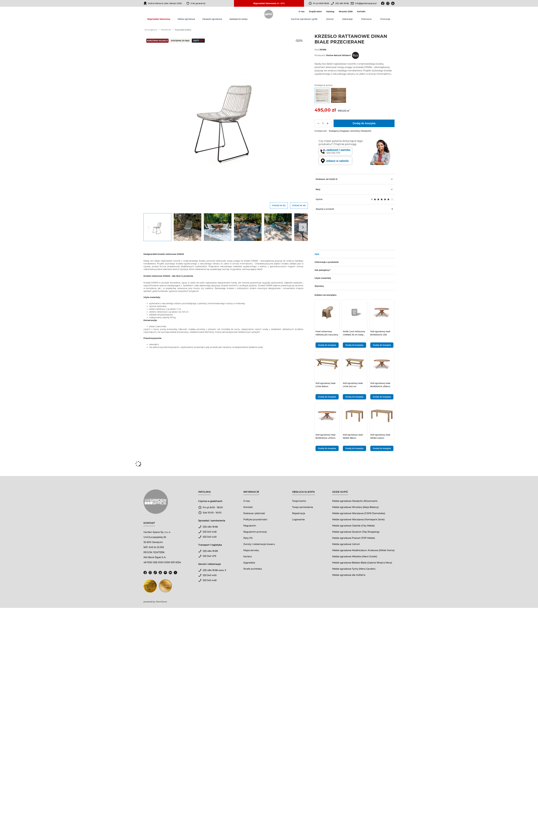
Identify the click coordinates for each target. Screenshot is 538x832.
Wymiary (319, 286)
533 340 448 (209, 532)
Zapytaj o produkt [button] (325, 209)
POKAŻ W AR (299, 205)
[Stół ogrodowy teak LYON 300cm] (327, 363)
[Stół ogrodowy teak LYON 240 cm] (354, 363)
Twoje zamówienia (302, 507)
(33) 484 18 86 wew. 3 (214, 570)
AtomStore (161, 601)
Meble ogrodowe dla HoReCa (348, 575)
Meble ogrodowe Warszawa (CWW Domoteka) (358, 513)
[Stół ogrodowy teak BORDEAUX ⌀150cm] (381, 363)
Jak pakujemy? (322, 270)
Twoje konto (299, 501)
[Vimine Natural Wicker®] (355, 55)
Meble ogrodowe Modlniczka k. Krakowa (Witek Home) (363, 550)
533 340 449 (209, 537)
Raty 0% (248, 538)
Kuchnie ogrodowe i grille (304, 19)
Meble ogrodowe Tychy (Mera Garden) (353, 569)
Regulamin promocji (255, 532)
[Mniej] (318, 123)
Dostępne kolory (324, 85)
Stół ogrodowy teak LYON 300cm (326, 385)
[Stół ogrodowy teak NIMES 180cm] (354, 415)
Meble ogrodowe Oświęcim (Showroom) (354, 501)
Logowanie (298, 519)
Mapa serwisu (251, 550)
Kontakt (361, 11)
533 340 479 (209, 556)
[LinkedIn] (170, 574)
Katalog (330, 11)
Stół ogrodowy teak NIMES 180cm (353, 436)
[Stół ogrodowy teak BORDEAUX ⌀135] (381, 312)
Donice (330, 19)
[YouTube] (160, 574)
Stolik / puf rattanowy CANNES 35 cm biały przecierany (354, 333)
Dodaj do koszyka (327, 345)
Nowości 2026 (346, 11)
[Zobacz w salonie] (344, 161)
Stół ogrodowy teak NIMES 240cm (380, 436)
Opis (317, 254)
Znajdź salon (315, 11)
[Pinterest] (165, 574)
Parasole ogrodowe (212, 19)
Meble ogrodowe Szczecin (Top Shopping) (355, 532)
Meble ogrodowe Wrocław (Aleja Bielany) (355, 507)
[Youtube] (393, 3)
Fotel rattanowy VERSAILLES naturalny (327, 333)
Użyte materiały (323, 278)
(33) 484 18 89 (210, 551)
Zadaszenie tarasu (238, 19)
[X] (175, 574)
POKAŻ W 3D (279, 205)
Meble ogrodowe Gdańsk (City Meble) (353, 525)
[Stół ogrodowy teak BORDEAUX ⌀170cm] (327, 415)
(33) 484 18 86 (342, 3)
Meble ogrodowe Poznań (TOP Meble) (353, 538)
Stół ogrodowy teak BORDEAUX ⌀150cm (380, 385)
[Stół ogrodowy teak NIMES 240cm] (381, 415)
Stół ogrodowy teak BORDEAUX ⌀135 (380, 333)
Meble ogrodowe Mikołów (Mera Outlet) (354, 556)
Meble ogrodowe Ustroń (346, 544)
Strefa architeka (252, 569)
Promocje (385, 19)
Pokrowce (366, 19)
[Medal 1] (150, 587)
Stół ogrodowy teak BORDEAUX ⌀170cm (326, 436)
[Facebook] (382, 3)
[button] (354, 199)
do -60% (269, 3)
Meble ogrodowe (186, 19)
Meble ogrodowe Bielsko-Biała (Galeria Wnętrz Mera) (362, 562)
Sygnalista (249, 562)
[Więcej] (328, 123)
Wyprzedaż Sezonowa (158, 19)
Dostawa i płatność (254, 513)
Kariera (247, 556)
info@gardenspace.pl (366, 3)
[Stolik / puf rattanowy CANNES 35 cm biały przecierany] (354, 312)
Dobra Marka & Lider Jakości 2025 (165, 3)
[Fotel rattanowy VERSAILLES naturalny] (327, 312)
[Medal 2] (165, 587)
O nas (301, 11)
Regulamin (249, 525)
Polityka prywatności (255, 519)
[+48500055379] (344, 151)
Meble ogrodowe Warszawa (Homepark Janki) (358, 519)
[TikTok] (155, 574)
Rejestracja (298, 513)
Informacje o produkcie (327, 262)
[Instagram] (387, 3)
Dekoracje (347, 19)
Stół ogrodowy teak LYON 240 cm (353, 385)
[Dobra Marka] (145, 3)
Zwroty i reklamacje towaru (259, 544)
